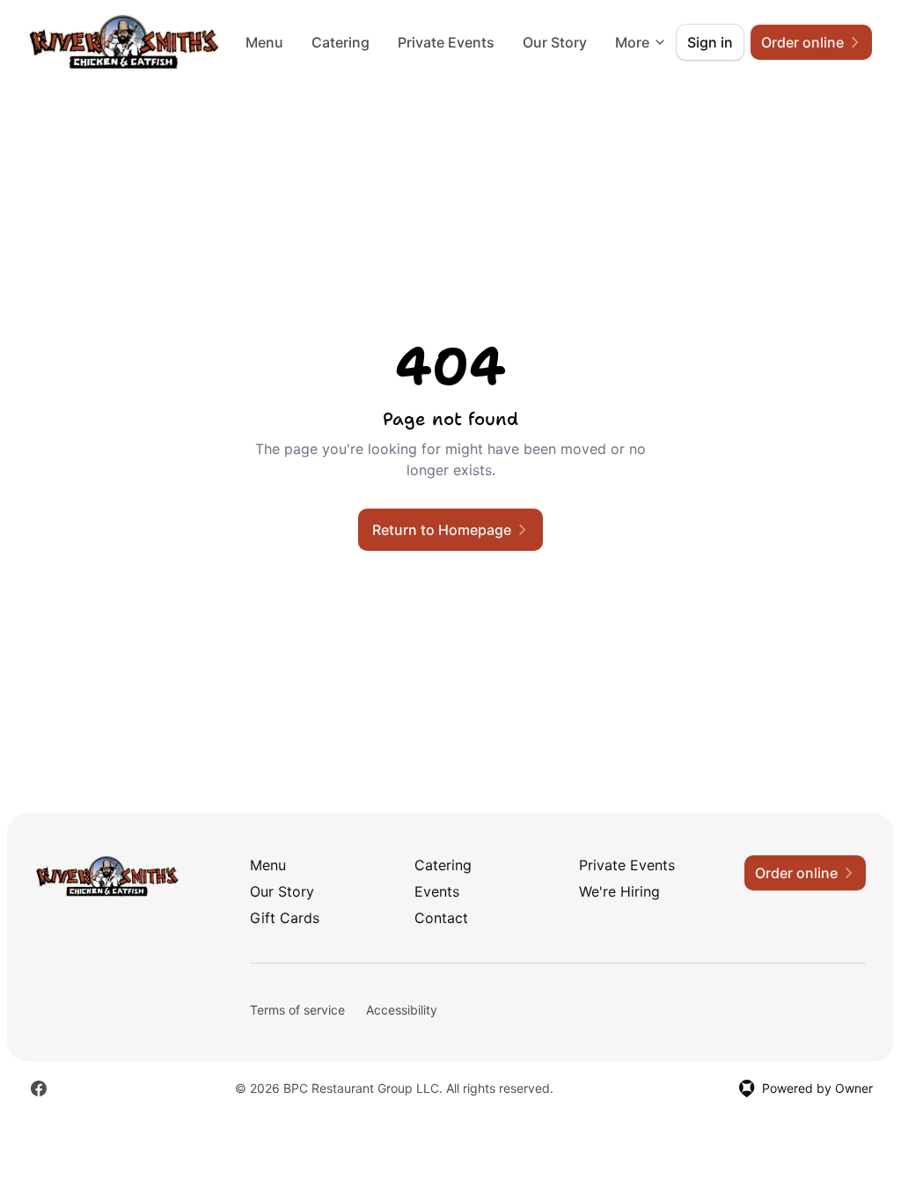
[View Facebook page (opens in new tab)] (38, 1088)
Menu (264, 42)
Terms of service (297, 1009)
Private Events (446, 42)
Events (436, 891)
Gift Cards (284, 918)
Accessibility (401, 1009)
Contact (441, 918)
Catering (340, 42)
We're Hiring (619, 891)
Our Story (555, 42)
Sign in (710, 42)
